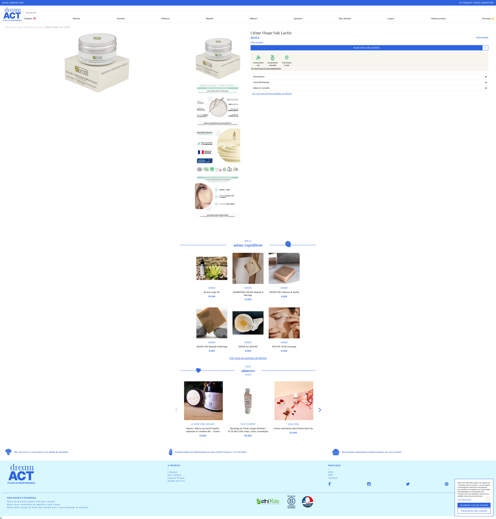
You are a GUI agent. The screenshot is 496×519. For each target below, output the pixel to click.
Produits (9, 27)
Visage (39, 27)
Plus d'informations (464, 500)
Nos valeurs (174, 475)
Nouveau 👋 (488, 18)
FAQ (330, 475)
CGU (331, 472)
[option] (218, 59)
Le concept (465, 2)
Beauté (29, 27)
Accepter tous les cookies (474, 505)
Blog (5, 2)
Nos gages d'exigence (21, 498)
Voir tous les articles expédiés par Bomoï (272, 93)
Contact (333, 478)
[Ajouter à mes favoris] (485, 48)
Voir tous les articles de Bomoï (248, 358)
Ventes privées (438, 18)
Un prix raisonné (482, 37)
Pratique (334, 465)
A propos (174, 465)
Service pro (17, 2)
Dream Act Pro (176, 481)
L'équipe (172, 472)
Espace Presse (176, 478)
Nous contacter (483, 2)
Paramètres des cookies (474, 510)
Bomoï (20, 27)
